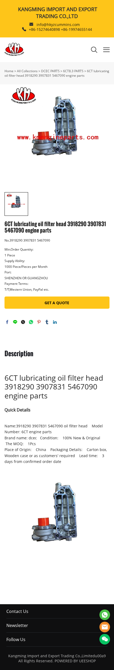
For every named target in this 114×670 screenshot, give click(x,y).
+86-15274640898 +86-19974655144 (60, 29)
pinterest (39, 322)
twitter (23, 322)
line (15, 322)
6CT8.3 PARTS (73, 71)
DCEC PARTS (50, 71)
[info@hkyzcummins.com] (31, 24)
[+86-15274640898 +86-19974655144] (24, 29)
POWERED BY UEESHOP (75, 660)
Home (9, 71)
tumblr (47, 322)
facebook (7, 322)
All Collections (27, 71)
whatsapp (31, 322)
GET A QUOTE (57, 302)
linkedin (55, 322)
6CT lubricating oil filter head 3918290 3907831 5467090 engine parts (57, 73)
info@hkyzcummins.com (58, 24)
